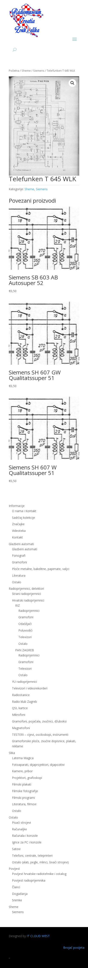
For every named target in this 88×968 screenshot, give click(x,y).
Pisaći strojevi (21, 822)
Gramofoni (19, 562)
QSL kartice (20, 708)
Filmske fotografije (25, 791)
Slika (12, 753)
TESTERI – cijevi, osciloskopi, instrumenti (40, 735)
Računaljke (19, 829)
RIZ (17, 605)
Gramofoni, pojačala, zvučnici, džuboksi (39, 721)
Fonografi (18, 555)
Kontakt (17, 537)
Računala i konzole (25, 836)
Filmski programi (23, 798)
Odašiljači (25, 624)
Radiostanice (21, 695)
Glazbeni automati (24, 549)
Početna (14, 70)
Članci (16, 887)
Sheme (26, 70)
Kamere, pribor (22, 771)
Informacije (17, 506)
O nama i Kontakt (24, 511)
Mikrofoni (18, 715)
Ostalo (23, 644)
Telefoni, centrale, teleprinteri (32, 855)
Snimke (17, 900)
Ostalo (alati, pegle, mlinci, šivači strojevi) (40, 862)
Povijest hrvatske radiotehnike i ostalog (39, 874)
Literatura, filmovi (24, 804)
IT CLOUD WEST (38, 936)
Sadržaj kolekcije (23, 518)
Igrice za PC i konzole (26, 842)
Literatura (18, 575)
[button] (72, 83)
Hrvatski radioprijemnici (28, 600)
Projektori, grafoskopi (27, 778)
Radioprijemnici (29, 611)
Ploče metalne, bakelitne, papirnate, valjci (40, 569)
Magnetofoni (21, 728)
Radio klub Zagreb (24, 702)
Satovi (16, 849)
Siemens (38, 70)
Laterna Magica (23, 758)
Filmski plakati (21, 784)
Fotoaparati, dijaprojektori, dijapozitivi (38, 765)
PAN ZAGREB (24, 650)
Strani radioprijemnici (26, 594)
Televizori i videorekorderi (29, 688)
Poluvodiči (25, 630)
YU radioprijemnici (24, 682)
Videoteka (19, 531)
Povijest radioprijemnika (28, 880)
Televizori (25, 637)
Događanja (20, 894)
